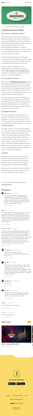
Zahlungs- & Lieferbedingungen (16, 399)
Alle (29, 322)
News (3, 27)
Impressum (8, 395)
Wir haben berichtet (7, 125)
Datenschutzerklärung (18, 395)
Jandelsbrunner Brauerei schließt (15, 27)
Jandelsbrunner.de (7, 184)
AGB (26, 395)
